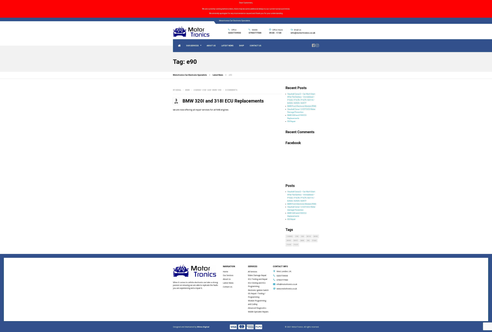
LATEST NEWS (227, 46)
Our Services (228, 275)
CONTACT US (255, 46)
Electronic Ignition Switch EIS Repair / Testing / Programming (258, 293)
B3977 (296, 240)
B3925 (316, 236)
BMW (187, 90)
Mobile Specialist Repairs (258, 311)
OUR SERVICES (192, 46)
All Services (252, 271)
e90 (219, 90)
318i (204, 90)
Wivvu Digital (203, 327)
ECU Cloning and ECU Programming (257, 285)
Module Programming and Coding (257, 302)
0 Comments (231, 90)
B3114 (309, 236)
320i (209, 90)
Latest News (228, 283)
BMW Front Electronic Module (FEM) (301, 106)
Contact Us (227, 286)
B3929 (289, 240)
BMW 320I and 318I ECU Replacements (223, 101)
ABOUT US (211, 46)
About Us (227, 279)
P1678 (289, 244)
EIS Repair (291, 121)
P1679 (296, 244)
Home (225, 271)
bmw (214, 90)
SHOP (241, 46)
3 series (197, 90)
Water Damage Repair (257, 275)
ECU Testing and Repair (257, 279)
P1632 (314, 240)
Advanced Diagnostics (257, 308)
